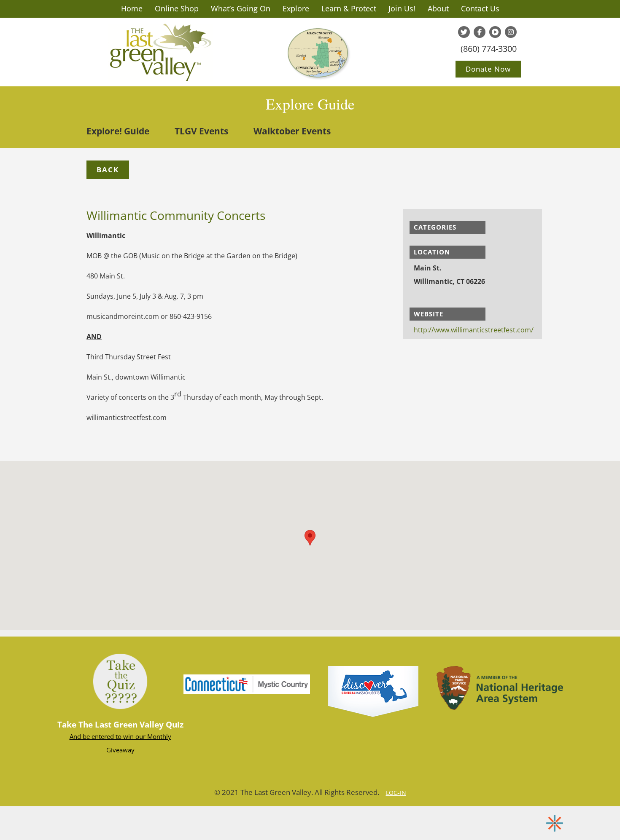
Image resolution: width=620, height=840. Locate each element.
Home (132, 8)
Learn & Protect (348, 8)
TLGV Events (201, 131)
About (438, 8)
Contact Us (480, 8)
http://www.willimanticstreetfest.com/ (474, 329)
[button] (107, 170)
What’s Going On (240, 8)
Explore (296, 8)
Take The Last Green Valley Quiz (120, 724)
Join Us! (401, 8)
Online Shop (177, 8)
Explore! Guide (117, 131)
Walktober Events (292, 131)
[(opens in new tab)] (246, 683)
